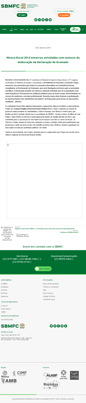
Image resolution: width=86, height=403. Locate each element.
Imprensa (4, 296)
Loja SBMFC (64, 15)
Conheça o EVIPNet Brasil (69, 232)
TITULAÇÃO (58, 29)
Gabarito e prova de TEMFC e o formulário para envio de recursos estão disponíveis (45, 229)
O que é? (4, 306)
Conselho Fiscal (49, 299)
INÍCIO (4, 29)
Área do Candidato (65, 11)
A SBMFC (12, 29)
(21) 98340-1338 (28, 258)
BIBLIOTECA (24, 29)
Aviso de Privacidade (51, 284)
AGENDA (32, 29)
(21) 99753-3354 (62, 258)
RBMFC (49, 29)
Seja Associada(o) (75, 29)
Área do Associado (23, 11)
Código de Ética (49, 296)
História (4, 290)
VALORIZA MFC (63, 29)
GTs (35, 29)
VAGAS (28, 29)
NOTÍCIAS (41, 29)
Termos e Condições (50, 287)
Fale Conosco (45, 269)
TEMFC (3, 312)
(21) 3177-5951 (10, 258)
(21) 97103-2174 (20, 261)
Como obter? (6, 309)
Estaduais (4, 287)
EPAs (15, 29)
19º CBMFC (22, 15)
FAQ (44, 290)
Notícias (4, 293)
